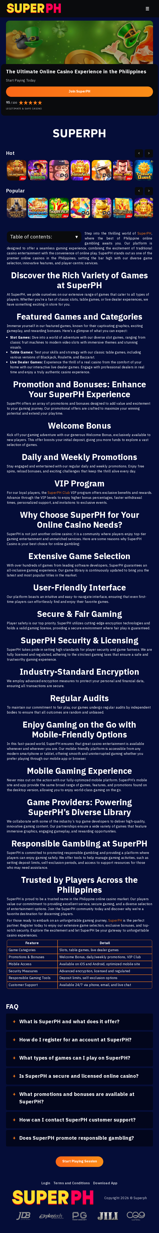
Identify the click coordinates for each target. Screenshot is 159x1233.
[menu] (147, 9)
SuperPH (144, 233)
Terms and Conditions (71, 1183)
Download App (105, 1183)
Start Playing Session (79, 1161)
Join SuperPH (79, 91)
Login (45, 1183)
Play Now (16, 172)
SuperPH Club (59, 493)
